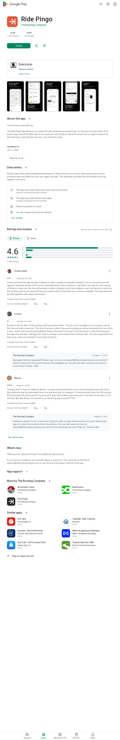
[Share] (36, 45)
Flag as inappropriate (20, 556)
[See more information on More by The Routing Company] (49, 480)
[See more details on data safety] (17, 217)
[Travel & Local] (16, 158)
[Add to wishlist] (44, 45)
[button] (15, 96)
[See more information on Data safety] (25, 167)
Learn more (24, 73)
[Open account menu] (115, 4)
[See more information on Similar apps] (26, 512)
